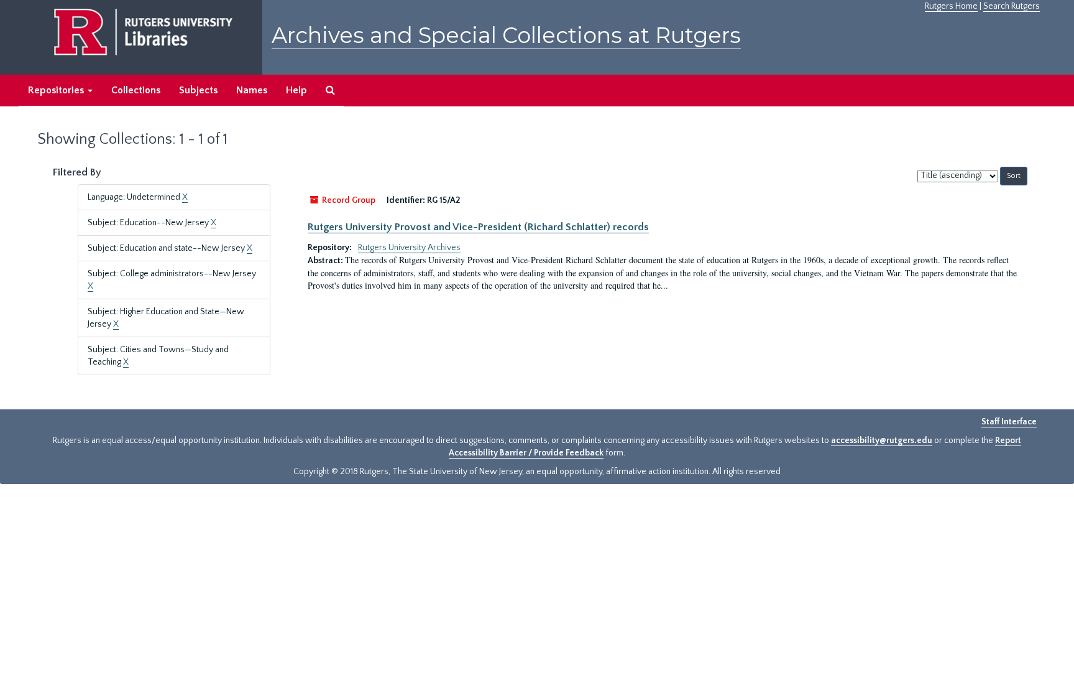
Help (296, 90)
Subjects (198, 90)
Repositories (57, 90)
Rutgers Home (951, 6)
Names (251, 90)
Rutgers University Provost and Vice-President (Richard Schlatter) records (478, 227)
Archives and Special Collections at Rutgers (506, 35)
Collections (135, 90)
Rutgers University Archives (409, 248)
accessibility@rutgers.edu (881, 440)
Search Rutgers (1011, 6)
